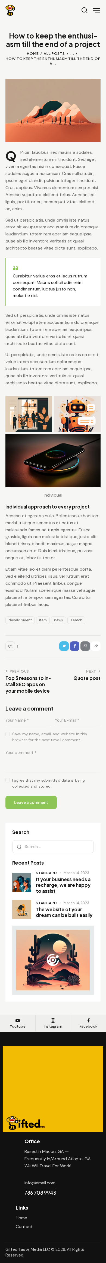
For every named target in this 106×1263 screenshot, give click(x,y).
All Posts (54, 53)
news (58, 620)
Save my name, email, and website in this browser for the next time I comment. (49, 736)
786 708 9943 (40, 1193)
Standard (46, 873)
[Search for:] (53, 846)
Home (33, 53)
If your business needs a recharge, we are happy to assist (63, 885)
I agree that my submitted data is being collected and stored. (48, 783)
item (42, 620)
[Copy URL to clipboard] (96, 646)
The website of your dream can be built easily (64, 912)
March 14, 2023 (76, 873)
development (20, 620)
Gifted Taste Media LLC (27, 1249)
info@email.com (39, 1183)
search (76, 620)
